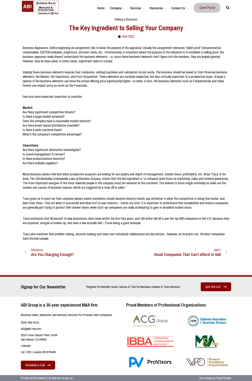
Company (116, 8)
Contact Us (178, 8)
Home (101, 8)
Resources (156, 8)
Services (135, 8)
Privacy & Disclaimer (34, 378)
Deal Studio (224, 378)
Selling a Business (126, 19)
